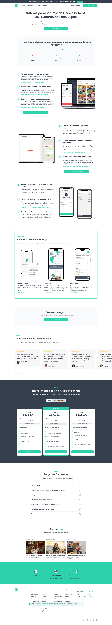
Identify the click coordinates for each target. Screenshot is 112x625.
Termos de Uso (37, 620)
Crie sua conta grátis (36, 112)
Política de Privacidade (47, 620)
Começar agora (56, 28)
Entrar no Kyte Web (75, 5)
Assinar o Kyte (90, 5)
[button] (23, 5)
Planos (39, 5)
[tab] (49, 400)
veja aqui (47, 603)
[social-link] (84, 620)
